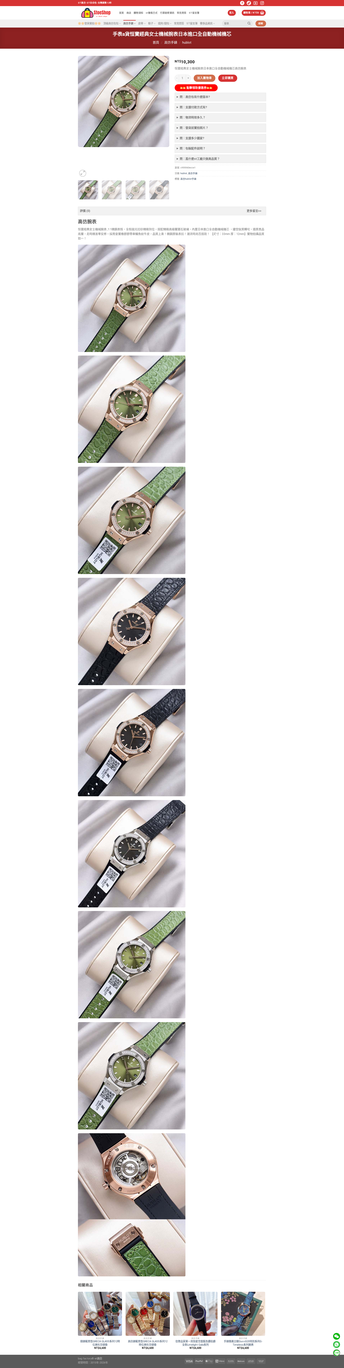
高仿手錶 (128, 23)
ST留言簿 (194, 12)
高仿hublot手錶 (188, 179)
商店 (128, 12)
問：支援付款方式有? (193, 107)
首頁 (121, 12)
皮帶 (140, 23)
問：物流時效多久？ (193, 117)
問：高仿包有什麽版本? (195, 97)
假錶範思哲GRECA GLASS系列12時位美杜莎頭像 (100, 1343)
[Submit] (249, 24)
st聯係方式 (152, 12)
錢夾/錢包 (163, 23)
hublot (186, 42)
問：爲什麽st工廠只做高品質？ (200, 159)
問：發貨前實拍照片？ (194, 128)
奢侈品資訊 (206, 23)
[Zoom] (82, 173)
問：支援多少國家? (192, 138)
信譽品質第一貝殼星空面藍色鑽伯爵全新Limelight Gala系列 (195, 1343)
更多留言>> (254, 211)
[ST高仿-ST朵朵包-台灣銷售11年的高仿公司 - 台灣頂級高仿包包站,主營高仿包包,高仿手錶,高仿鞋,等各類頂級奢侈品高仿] (96, 13)
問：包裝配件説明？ (193, 148)
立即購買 (228, 78)
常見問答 (181, 12)
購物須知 (138, 12)
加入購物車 (204, 78)
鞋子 (150, 23)
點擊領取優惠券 (196, 87)
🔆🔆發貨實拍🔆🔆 (89, 23)
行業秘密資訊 (167, 12)
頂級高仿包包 (110, 23)
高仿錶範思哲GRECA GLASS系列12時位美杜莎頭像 (148, 1343)
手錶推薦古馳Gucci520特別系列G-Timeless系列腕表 (243, 1343)
